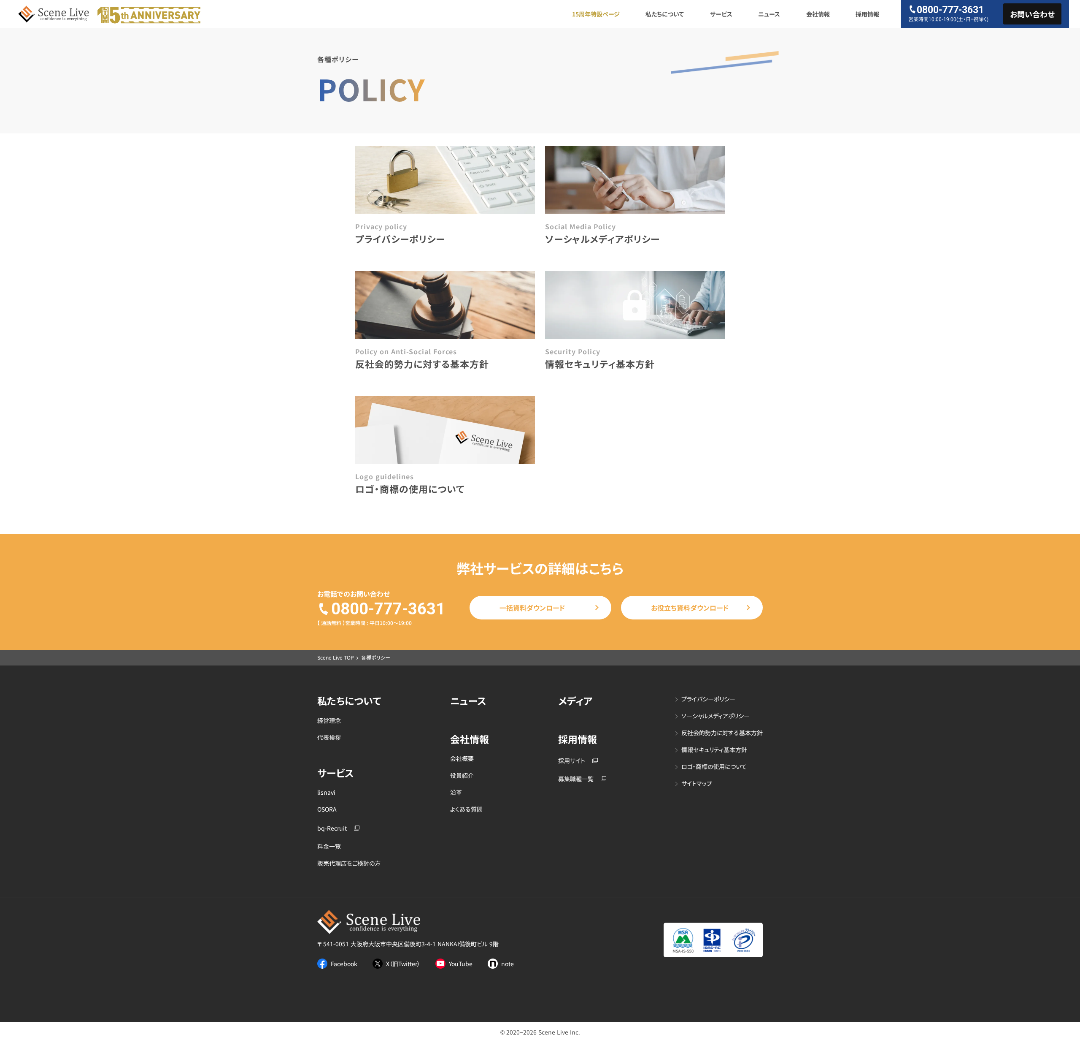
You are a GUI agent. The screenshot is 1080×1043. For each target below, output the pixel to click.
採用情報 (867, 14)
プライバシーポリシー (708, 699)
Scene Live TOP (335, 657)
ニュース (769, 14)
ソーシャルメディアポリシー (715, 716)
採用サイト (571, 761)
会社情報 (818, 14)
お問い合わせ (1032, 13)
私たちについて (664, 14)
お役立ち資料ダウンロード (690, 608)
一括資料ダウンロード (532, 608)
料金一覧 (329, 846)
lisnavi (326, 792)
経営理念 (329, 721)
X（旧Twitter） (403, 963)
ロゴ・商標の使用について (714, 767)
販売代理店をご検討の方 (349, 863)
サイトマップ (696, 784)
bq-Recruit (332, 828)
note (507, 963)
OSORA (327, 809)
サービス (721, 14)
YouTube (460, 963)
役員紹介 (462, 775)
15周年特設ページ (596, 14)
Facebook (344, 963)
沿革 (456, 792)
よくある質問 (466, 809)
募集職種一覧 (576, 779)
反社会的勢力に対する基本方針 (722, 733)
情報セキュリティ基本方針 (714, 750)
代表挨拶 (329, 737)
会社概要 (462, 759)
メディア (575, 701)
